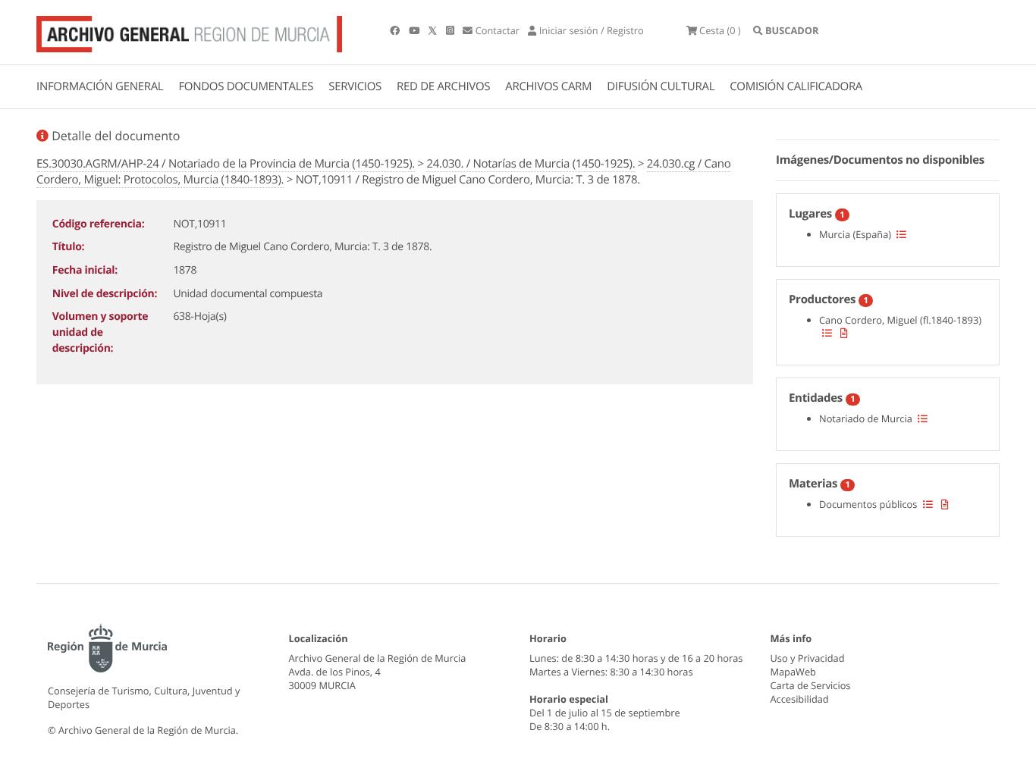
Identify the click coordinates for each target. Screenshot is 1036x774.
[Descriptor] (844, 333)
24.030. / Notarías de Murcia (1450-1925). (530, 163)
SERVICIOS (354, 86)
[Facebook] (396, 30)
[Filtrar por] (901, 234)
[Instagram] (451, 30)
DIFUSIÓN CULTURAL (660, 86)
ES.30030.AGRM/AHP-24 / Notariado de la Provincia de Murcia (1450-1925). (225, 163)
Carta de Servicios (811, 685)
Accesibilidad (800, 699)
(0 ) (720, 30)
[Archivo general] (189, 31)
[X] (434, 30)
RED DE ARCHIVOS (443, 86)
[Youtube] (415, 30)
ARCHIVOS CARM (548, 86)
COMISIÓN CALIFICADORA (796, 86)
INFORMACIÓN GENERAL (99, 86)
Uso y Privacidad (808, 658)
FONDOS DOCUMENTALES (245, 86)
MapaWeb (793, 671)
